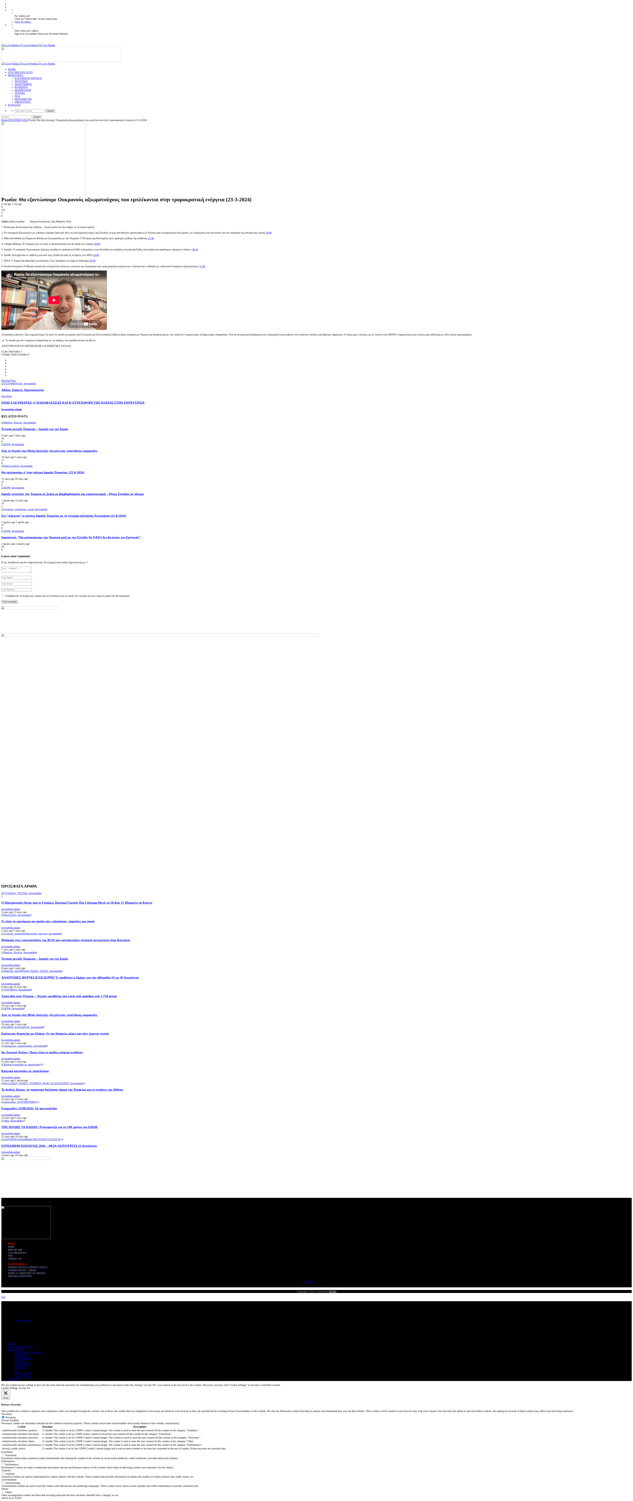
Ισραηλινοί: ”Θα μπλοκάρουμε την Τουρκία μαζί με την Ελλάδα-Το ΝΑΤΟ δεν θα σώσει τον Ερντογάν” (70, 537)
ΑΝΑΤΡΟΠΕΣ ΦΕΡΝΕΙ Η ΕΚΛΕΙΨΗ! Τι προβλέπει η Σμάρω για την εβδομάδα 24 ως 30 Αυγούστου (70, 977)
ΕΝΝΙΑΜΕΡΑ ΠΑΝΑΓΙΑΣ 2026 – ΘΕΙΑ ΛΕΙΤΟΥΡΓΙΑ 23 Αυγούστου (49, 1146)
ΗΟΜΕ (12, 69)
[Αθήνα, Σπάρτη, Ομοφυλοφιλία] (18, 383)
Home (4, 120)
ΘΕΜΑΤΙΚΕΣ (15, 75)
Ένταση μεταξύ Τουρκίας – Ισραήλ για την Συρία (34, 429)
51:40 (202, 266)
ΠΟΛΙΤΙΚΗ (21, 81)
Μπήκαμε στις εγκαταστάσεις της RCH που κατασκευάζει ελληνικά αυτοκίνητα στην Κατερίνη (65, 940)
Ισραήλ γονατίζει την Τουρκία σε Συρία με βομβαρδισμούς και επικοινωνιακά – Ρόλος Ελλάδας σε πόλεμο (72, 494)
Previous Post (8, 380)
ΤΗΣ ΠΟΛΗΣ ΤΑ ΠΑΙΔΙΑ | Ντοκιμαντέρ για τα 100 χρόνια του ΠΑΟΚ (49, 1127)
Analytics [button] (6, 1470)
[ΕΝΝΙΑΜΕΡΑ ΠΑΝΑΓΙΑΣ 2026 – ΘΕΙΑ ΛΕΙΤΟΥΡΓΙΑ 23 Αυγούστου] (31, 1139)
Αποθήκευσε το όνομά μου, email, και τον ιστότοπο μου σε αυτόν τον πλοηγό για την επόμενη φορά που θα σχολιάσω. (67, 595)
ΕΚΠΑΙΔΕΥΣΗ (23, 99)
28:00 (97, 244)
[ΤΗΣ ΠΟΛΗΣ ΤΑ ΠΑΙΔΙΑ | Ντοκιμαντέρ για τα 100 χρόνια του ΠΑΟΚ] (12, 1120)
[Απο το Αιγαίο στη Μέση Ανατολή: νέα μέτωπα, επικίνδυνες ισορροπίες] (12, 444)
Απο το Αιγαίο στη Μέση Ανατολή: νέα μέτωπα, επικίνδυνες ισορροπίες (49, 451)
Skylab (332, 1291)
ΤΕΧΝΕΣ (20, 93)
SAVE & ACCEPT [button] (11, 1498)
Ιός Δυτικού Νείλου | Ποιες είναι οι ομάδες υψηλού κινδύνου (42, 1052)
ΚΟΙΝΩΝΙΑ (21, 87)
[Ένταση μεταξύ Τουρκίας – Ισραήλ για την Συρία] (18, 422)
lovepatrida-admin (11, 409)
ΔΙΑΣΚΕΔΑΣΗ (23, 90)
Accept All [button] (24, 1388)
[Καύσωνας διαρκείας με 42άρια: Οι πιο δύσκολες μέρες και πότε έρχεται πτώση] (22, 1027)
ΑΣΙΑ (25, 120)
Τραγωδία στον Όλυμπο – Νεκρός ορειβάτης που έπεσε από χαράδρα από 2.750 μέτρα (59, 996)
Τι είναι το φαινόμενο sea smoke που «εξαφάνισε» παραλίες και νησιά (47, 921)
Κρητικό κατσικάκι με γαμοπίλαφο (25, 1071)
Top (3, 1297)
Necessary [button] (6, 1414)
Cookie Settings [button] (9, 1388)
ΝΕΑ (17, 96)
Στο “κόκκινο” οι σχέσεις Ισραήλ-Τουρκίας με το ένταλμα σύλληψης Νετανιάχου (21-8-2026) (63, 515)
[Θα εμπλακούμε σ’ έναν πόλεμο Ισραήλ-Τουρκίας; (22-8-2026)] (16, 466)
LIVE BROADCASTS (20, 72)
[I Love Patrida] (28, 45)
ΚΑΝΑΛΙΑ (14, 105)
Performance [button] (8, 1461)
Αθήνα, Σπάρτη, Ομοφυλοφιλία (22, 390)
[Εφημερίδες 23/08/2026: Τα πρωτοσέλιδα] (19, 1102)
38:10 (195, 249)
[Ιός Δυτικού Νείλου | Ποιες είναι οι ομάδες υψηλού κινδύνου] (23, 1046)
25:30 (151, 238)
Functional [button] (6, 1452)
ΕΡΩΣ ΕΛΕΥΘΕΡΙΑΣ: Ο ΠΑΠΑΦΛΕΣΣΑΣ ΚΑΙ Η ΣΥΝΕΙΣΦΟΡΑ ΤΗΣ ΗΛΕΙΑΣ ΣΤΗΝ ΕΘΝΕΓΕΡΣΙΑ (73, 402)
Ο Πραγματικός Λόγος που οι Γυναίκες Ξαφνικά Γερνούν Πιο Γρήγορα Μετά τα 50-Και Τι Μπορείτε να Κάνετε (76, 902)
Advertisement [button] (8, 1479)
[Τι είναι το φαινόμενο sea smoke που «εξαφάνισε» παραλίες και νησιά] (15, 915)
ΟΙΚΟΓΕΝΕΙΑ (23, 102)
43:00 (96, 255)
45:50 (92, 260)
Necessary (10, 1417)
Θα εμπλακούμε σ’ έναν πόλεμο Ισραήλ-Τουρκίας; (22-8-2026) (42, 472)
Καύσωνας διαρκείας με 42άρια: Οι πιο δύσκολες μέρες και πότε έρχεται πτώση (55, 1033)
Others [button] (4, 1488)
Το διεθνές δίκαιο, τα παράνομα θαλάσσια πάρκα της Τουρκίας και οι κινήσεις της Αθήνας (62, 1089)
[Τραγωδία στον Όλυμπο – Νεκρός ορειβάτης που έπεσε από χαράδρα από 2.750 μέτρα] (16, 989)
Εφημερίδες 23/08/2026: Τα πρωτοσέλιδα (29, 1108)
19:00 (269, 232)
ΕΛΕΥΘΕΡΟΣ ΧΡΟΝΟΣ (28, 78)
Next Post (6, 396)
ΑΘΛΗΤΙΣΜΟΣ (23, 84)
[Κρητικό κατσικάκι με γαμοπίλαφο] (21, 1064)
